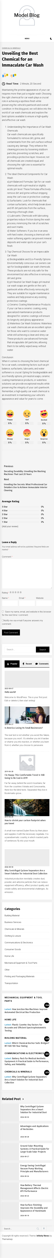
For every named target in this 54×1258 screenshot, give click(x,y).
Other (7, 969)
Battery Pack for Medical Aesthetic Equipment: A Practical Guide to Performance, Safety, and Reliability (27, 1061)
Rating (5, 592)
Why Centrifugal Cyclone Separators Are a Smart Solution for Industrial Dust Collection (26, 1080)
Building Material (12, 915)
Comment (7, 557)
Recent (28, 664)
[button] (51, 39)
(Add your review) (10, 526)
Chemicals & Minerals (11, 48)
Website (40, 598)
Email (22, 598)
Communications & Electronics (19, 942)
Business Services (13, 922)
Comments (44, 664)
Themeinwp (7, 1239)
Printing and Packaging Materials (19, 976)
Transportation (11, 983)
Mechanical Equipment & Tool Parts (21, 963)
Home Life (9, 956)
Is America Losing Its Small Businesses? (24, 728)
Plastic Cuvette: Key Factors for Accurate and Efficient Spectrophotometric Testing (25, 1027)
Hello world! (10, 692)
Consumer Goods (13, 949)
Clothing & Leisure (13, 936)
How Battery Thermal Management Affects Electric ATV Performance (34, 1188)
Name (5, 598)
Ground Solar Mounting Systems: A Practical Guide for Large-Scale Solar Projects (34, 1149)
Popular (13, 664)
